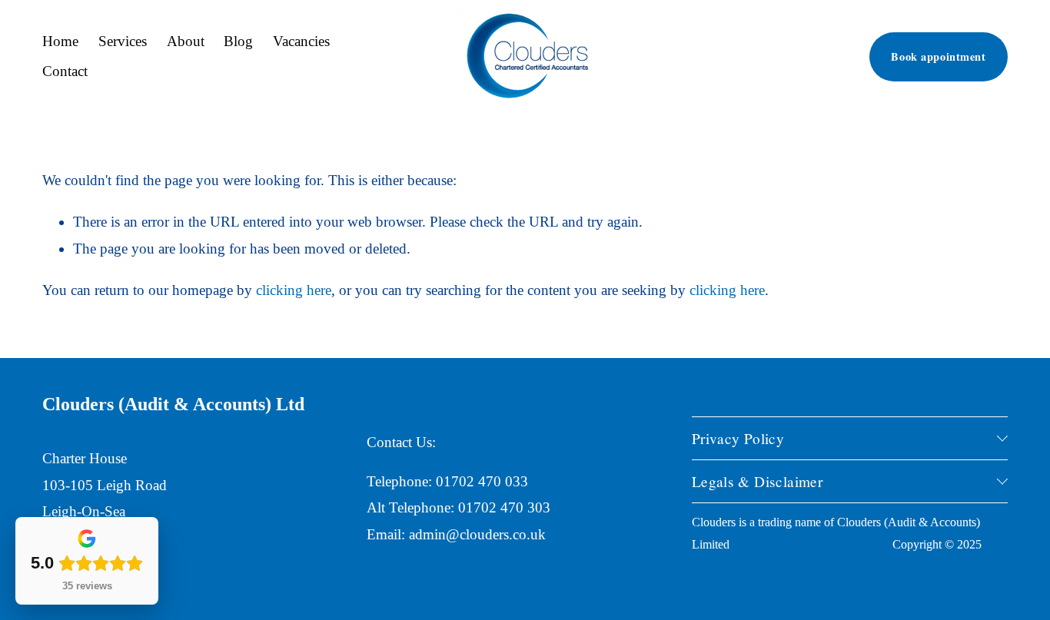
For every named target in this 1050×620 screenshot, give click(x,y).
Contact (65, 71)
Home (60, 41)
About (185, 41)
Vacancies (301, 41)
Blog (238, 41)
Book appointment (938, 56)
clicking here (293, 290)
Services (122, 41)
